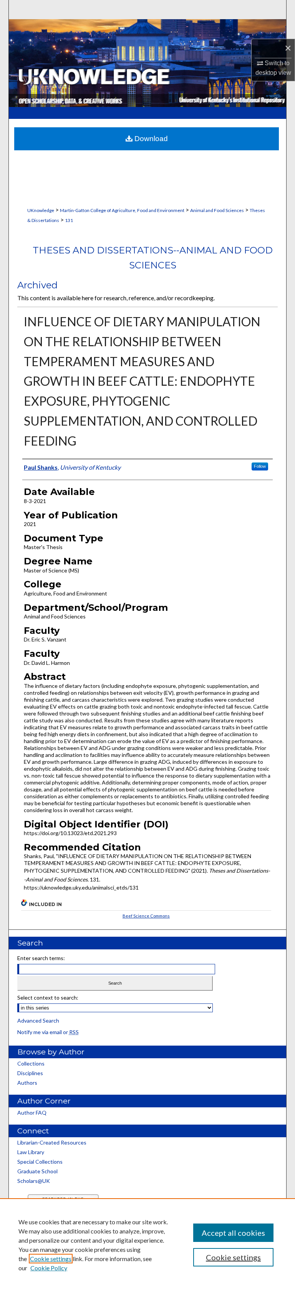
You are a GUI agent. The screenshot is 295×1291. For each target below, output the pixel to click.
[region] (147, 1244)
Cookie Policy (48, 1267)
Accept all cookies (233, 1232)
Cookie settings (50, 1258)
